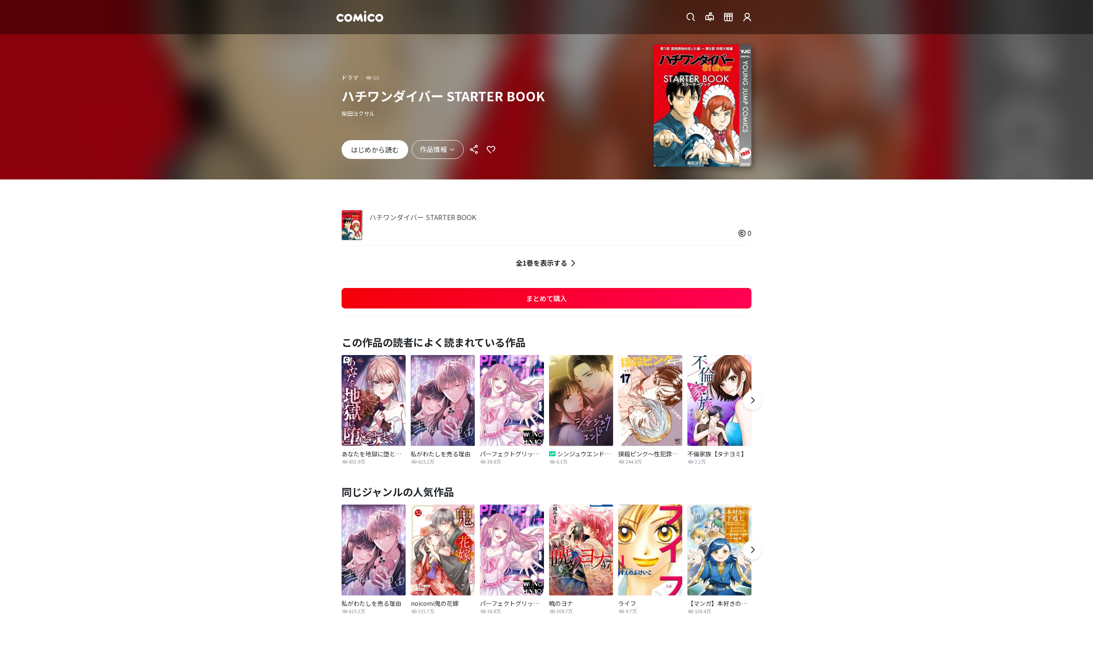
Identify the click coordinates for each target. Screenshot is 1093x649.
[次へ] (752, 400)
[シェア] (474, 149)
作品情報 (433, 149)
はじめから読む (375, 149)
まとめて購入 (546, 298)
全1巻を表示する (541, 263)
